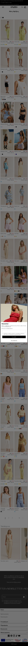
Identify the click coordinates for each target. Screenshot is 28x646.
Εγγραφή (14, 337)
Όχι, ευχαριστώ (14, 340)
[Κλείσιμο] (26, 305)
